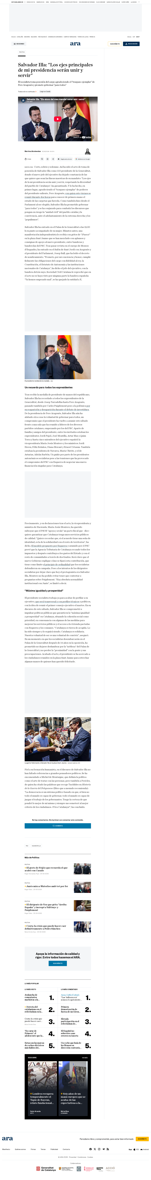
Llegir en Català (45, 91)
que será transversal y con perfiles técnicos (57, 601)
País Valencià (42, 36)
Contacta (66, 1149)
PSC (27, 845)
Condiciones (81, 1157)
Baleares (34, 36)
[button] (139, 2)
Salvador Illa (36, 845)
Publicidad (54, 1149)
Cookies (90, 1157)
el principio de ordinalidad (56, 564)
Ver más (85, 1057)
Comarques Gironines (55, 36)
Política (22, 52)
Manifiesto (6, 1149)
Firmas (33, 1149)
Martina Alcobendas (33, 151)
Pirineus (92, 36)
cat (134, 36)
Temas (43, 1149)
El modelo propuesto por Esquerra (49, 546)
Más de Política (32, 857)
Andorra (27, 36)
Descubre (32, 1058)
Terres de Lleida (82, 36)
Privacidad (72, 1157)
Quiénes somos (20, 1149)
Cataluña (20, 36)
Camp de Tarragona (70, 36)
